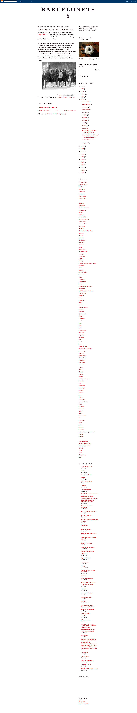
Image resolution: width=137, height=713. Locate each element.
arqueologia (82, 196)
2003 (82, 172)
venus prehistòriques (85, 443)
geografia (81, 300)
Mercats (81, 353)
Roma (80, 418)
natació (81, 374)
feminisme (58, 97)
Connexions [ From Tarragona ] (87, 506)
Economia (82, 256)
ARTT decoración (86, 481)
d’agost (84, 112)
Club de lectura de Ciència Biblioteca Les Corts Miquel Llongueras (89, 500)
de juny (84, 117)
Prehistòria (82, 399)
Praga (80, 397)
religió (80, 411)
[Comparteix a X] (70, 95)
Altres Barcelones (86, 466)
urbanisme (82, 438)
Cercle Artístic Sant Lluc (86, 231)
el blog (81, 261)
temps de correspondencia (87, 432)
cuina (80, 247)
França (81, 298)
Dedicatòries (82, 249)
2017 (82, 91)
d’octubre (85, 107)
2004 (82, 170)
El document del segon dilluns (87, 263)
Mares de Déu (83, 346)
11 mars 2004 (83, 182)
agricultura (82, 189)
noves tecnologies (84, 378)
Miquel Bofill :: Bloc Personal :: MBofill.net (88, 606)
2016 (82, 94)
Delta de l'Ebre (83, 251)
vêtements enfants (84, 445)
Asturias (81, 203)
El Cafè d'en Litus (86, 543)
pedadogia (82, 385)
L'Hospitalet (82, 330)
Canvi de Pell (82, 224)
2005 (82, 167)
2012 (82, 149)
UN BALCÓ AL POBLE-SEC (89, 668)
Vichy (80, 450)
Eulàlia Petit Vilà (84, 704)
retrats (81, 413)
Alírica (83, 470)
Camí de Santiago (84, 219)
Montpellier (82, 360)
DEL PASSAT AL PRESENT (89, 511)
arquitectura (82, 198)
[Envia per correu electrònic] (66, 95)
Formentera (82, 293)
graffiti (80, 305)
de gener (85, 143)
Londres (81, 342)
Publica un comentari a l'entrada (47, 107)
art (79, 201)
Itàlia (80, 325)
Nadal (80, 369)
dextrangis (84, 525)
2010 (82, 154)
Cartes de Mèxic (86, 489)
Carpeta (83, 485)
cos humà (82, 242)
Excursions (82, 279)
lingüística (82, 335)
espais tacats (85, 562)
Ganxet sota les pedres (88, 582)
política (72, 97)
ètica (80, 277)
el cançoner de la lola (87, 547)
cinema (81, 237)
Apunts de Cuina (86, 475)
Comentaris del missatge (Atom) (56, 114)
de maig (85, 120)
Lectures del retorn (87, 593)
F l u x (83, 566)
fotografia (81, 295)
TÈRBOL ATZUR (86, 664)
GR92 (80, 302)
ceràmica (81, 228)
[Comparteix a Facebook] (72, 95)
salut (80, 422)
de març (85, 125)
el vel (80, 268)
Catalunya (82, 226)
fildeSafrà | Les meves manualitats (88, 570)
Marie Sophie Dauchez (85, 348)
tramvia (81, 434)
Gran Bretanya (83, 307)
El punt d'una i (85, 558)
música (81, 367)
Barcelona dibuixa (84, 207)
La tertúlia (84, 589)
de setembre (86, 109)
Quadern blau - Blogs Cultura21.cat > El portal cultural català (88, 625)
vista (80, 457)
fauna (80, 284)
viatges (81, 448)
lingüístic (81, 332)
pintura (81, 390)
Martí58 (83, 601)
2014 (82, 99)
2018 (82, 89)
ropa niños (82, 420)
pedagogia (82, 388)
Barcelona (82, 205)
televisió (81, 429)
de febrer (85, 128)
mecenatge (82, 351)
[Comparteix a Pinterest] (73, 95)
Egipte (80, 258)
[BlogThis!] (68, 95)
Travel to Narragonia (87, 660)
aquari (83, 477)
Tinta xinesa (85, 656)
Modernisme (82, 358)
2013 (82, 146)
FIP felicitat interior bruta (86, 291)
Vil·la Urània (82, 455)
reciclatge (81, 408)
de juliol (84, 115)
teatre (80, 425)
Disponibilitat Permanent (88, 533)
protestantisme (83, 402)
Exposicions (82, 281)
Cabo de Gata (83, 217)
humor (81, 316)
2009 (82, 157)
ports (80, 395)
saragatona (84, 635)
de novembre (86, 104)
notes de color (85, 613)
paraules (83, 616)
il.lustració (82, 318)
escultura (81, 274)
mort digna (82, 362)
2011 (82, 151)
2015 (82, 97)
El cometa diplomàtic (87, 551)
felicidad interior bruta (85, 286)
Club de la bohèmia (87, 496)
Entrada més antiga (70, 110)
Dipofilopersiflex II (86, 529)
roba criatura (82, 415)
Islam (80, 323)
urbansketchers (83, 441)
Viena (80, 452)
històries (81, 311)
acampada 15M (83, 184)
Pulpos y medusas (86, 620)
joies (80, 328)
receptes (81, 406)
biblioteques (82, 210)
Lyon (80, 344)
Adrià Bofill (82, 701)
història (65, 97)
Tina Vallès (84, 652)
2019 (82, 86)
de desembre (86, 101)
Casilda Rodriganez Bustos (89, 493)
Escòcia (81, 270)
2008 (82, 159)
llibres (80, 339)
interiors (81, 321)
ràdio (80, 404)
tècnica (81, 427)
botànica (81, 214)
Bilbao (80, 212)
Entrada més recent (43, 110)
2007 (82, 162)
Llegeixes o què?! (86, 597)
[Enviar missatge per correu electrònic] (63, 95)
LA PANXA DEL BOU (87, 585)
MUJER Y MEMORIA (88, 139)
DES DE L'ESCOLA (86, 515)
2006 (82, 164)
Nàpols (81, 372)
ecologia (81, 254)
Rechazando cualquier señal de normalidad (88, 630)
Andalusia (82, 194)
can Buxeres (82, 221)
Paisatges (82, 381)
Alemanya (82, 191)
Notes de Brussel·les (87, 609)
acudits (81, 187)
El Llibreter (84, 554)
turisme (81, 436)
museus (81, 365)
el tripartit (81, 265)
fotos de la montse (87, 578)
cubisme (81, 244)
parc (80, 383)
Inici (57, 110)
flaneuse (83, 576)
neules (81, 376)
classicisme (82, 240)
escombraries (83, 272)
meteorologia (82, 355)
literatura (81, 337)
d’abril (84, 123)
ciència (81, 235)
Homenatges (82, 314)
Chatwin (81, 233)
